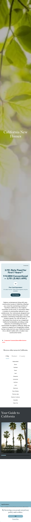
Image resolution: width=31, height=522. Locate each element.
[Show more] (23, 449)
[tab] (7, 357)
